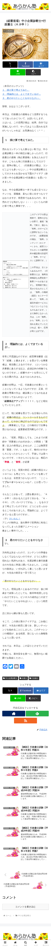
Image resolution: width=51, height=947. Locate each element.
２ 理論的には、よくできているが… (21, 94)
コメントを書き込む (25, 906)
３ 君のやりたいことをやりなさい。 (21, 98)
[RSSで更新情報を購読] (25, 720)
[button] (33, 72)
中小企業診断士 (11, 678)
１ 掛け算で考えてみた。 (15, 90)
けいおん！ (14, 518)
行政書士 (35, 678)
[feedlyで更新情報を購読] (37, 713)
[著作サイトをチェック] (13, 713)
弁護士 (24, 678)
